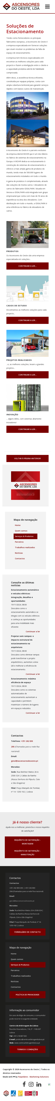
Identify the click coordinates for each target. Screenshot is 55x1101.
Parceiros (19, 542)
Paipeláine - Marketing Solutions (33, 1076)
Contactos (20, 558)
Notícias (19, 553)
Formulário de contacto (27, 932)
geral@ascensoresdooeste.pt (24, 761)
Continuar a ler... (27, 266)
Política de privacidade (27, 994)
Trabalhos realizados (25, 547)
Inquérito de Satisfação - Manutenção (27, 853)
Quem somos (21, 530)
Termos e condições (27, 1049)
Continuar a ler (33, 631)
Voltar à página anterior (27, 458)
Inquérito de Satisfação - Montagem (27, 842)
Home (17, 525)
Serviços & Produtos (24, 536)
